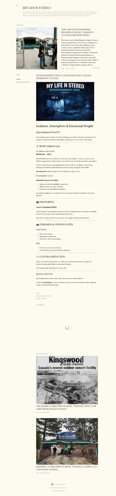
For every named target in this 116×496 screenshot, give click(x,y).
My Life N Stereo (37, 8)
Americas (43, 298)
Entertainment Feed (22, 82)
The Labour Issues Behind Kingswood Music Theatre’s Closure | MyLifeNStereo (77, 32)
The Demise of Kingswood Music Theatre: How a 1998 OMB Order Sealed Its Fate (66, 407)
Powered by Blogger (59, 484)
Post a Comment (70, 68)
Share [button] (62, 68)
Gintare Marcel (63, 487)
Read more (96, 68)
